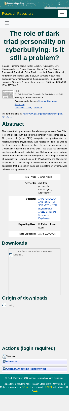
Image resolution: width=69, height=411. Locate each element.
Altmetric (11, 361)
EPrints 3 (26, 387)
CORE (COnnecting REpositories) (26, 368)
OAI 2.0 (48, 387)
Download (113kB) (23, 107)
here (35, 391)
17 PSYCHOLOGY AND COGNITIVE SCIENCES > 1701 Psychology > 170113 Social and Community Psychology (47, 209)
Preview (38, 107)
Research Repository (17, 13)
